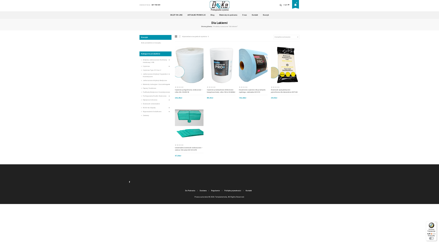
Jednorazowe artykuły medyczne (155, 80)
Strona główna (206, 26)
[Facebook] (129, 182)
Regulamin (215, 191)
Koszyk (266, 15)
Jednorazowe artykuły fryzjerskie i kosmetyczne (155, 75)
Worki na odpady (149, 108)
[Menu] (435, 222)
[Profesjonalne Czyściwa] (219, 5)
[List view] (179, 36)
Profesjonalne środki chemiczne (154, 96)
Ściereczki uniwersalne (151, 104)
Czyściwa (146, 66)
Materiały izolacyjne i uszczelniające (156, 84)
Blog (212, 15)
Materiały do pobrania (228, 15)
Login (285, 5)
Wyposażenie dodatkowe (152, 111)
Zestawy (146, 115)
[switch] (431, 238)
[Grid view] (176, 36)
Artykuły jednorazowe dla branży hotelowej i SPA (155, 61)
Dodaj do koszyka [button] (189, 60)
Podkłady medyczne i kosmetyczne (156, 92)
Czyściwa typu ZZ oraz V (152, 70)
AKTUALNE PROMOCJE (196, 15)
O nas (244, 15)
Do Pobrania (190, 191)
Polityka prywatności (232, 191)
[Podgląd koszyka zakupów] (296, 6)
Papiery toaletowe (149, 88)
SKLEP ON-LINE (176, 15)
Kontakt (255, 15)
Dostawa (203, 191)
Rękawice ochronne (150, 100)
